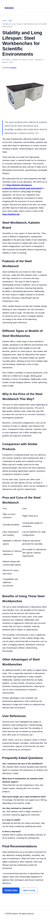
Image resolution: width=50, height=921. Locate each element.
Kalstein (9, 7)
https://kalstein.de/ (11, 214)
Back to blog (29, 890)
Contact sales (11, 890)
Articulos (13, 67)
